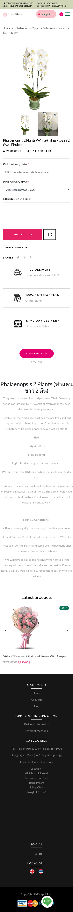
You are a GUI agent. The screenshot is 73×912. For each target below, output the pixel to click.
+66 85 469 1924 (51, 748)
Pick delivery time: (16, 181)
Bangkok (45, 14)
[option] (36, 76)
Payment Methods (36, 730)
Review (36, 362)
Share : (8, 257)
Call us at (50, 3)
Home (6, 28)
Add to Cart (22, 234)
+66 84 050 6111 (27, 748)
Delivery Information (36, 724)
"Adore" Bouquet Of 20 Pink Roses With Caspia (34, 656)
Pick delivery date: (16, 164)
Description (36, 353)
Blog (36, 706)
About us (36, 699)
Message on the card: (17, 198)
